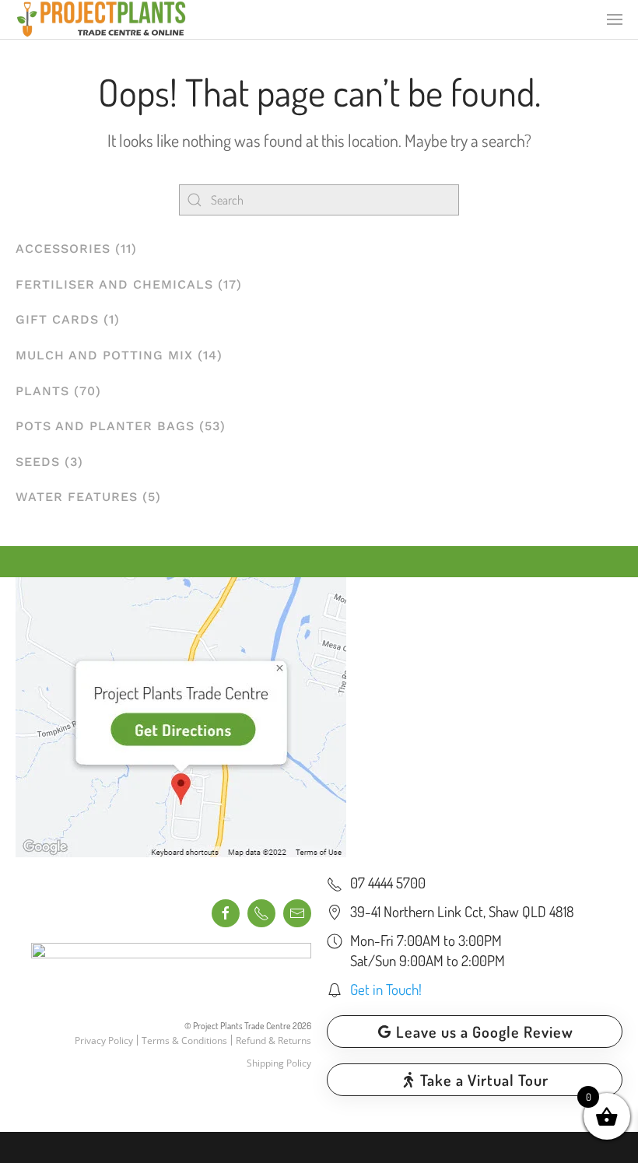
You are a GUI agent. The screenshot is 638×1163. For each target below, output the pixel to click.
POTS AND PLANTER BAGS (105, 426)
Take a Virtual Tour (484, 1080)
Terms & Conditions (184, 1040)
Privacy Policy (104, 1040)
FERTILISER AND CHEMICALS (114, 284)
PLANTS (42, 391)
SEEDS (38, 461)
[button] (614, 19)
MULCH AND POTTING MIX (104, 355)
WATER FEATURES (77, 496)
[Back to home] (101, 19)
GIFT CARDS (57, 319)
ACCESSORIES (63, 248)
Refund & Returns (273, 1040)
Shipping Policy (279, 1063)
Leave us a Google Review (484, 1031)
